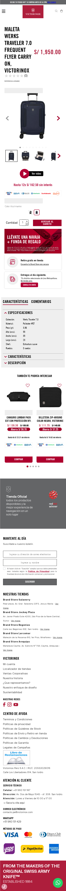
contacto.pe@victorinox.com (18, 812)
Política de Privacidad (38, 571)
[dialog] (4, 886)
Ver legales (51, 2)
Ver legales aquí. (27, 275)
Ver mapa (15, 621)
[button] (30, 206)
